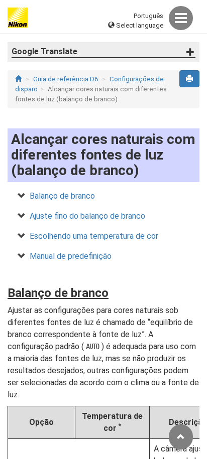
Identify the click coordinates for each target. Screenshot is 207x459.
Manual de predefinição (71, 256)
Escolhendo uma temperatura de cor (94, 236)
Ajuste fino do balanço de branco (87, 216)
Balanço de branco (62, 196)
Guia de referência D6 (65, 79)
